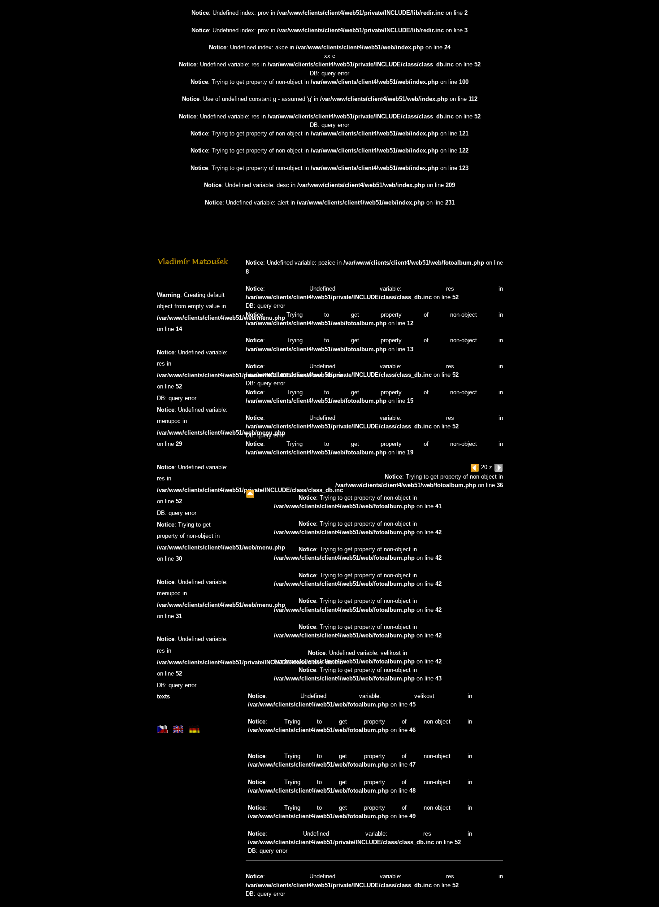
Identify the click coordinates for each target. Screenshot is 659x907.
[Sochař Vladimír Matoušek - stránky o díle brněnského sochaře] (193, 264)
